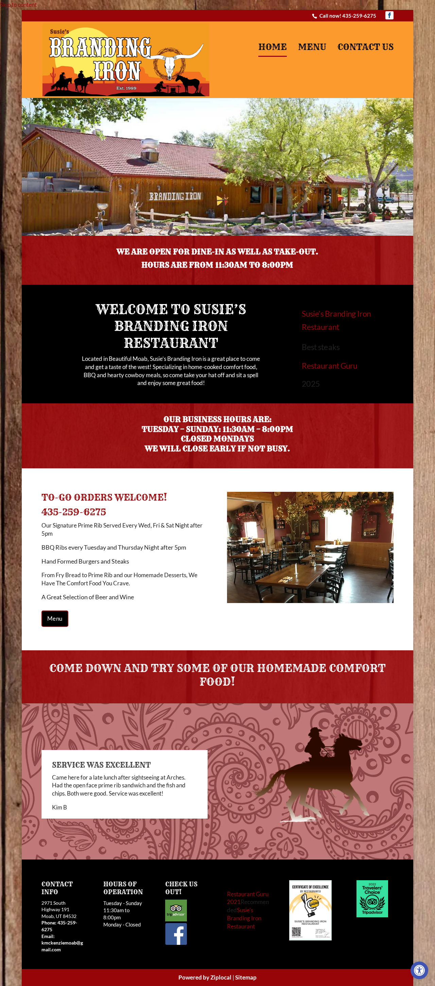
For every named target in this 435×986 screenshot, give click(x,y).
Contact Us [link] (365, 47)
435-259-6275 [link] (359, 16)
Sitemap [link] (246, 963)
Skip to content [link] (18, 4)
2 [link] (220, 220)
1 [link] (214, 220)
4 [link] (319, 587)
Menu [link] (312, 47)
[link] (419, 970)
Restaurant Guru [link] (329, 365)
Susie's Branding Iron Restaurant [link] (244, 904)
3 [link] (313, 587)
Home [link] (272, 47)
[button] (389, 15)
